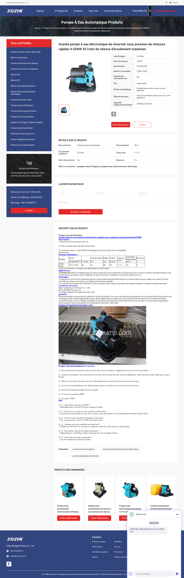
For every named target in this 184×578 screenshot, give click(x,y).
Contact (95, 557)
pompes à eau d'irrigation (84, 449)
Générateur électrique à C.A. (23, 134)
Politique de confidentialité (123, 557)
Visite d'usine (97, 547)
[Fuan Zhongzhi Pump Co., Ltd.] (15, 11)
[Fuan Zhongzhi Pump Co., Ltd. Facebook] (166, 2)
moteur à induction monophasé (24, 69)
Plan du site (118, 552)
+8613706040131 (28, 203)
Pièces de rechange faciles (22, 145)
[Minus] (177, 514)
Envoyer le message (81, 212)
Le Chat (29, 210)
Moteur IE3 (15, 80)
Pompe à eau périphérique (22, 105)
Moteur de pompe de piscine (23, 86)
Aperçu (37, 28)
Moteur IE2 (15, 75)
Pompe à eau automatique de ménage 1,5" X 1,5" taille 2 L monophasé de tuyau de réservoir (130, 509)
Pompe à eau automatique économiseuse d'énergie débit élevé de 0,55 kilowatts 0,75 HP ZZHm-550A (68, 509)
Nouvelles (117, 542)
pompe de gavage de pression (86, 456)
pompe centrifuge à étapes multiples (27, 122)
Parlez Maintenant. (120, 125)
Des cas (117, 547)
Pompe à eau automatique (54, 28)
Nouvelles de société (140, 12)
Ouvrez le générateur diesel (22, 139)
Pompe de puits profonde (22, 128)
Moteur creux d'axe (19, 58)
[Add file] (131, 574)
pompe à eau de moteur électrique (26, 52)
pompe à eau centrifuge (21, 100)
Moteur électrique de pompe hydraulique (23, 93)
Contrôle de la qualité (99, 552)
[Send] (177, 574)
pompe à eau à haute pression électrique (120, 449)
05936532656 (36, 197)
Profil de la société (98, 542)
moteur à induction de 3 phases (24, 63)
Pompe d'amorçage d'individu (23, 111)
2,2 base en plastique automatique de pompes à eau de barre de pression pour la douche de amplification (161, 509)
